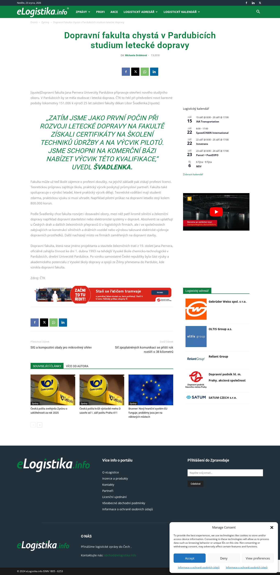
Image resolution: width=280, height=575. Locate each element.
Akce (114, 12)
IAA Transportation (207, 121)
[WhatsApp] (145, 72)
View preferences (258, 558)
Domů (34, 22)
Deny (224, 558)
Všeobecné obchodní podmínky (123, 503)
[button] (272, 527)
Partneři (107, 491)
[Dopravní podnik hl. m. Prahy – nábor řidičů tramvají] (102, 294)
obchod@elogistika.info (120, 555)
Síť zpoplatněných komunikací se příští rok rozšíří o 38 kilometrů (144, 350)
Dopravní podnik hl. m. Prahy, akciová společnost (227, 377)
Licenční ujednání (114, 497)
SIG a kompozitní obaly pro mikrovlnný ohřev (61, 347)
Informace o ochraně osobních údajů (199, 567)
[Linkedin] (253, 3)
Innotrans (202, 144)
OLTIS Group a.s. (220, 329)
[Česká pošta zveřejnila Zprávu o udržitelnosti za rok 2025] (53, 390)
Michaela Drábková (136, 55)
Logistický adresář (139, 12)
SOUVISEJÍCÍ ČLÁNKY (47, 366)
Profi (100, 12)
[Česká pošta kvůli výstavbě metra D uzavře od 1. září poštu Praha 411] (102, 390)
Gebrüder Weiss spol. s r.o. (227, 301)
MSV (198, 166)
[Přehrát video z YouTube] (216, 211)
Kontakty (108, 485)
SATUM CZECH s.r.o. (223, 398)
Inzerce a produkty (115, 478)
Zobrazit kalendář (193, 174)
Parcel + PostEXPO (207, 155)
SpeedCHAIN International (212, 133)
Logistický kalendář (180, 12)
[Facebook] (246, 3)
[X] (260, 3)
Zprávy (81, 12)
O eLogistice (110, 472)
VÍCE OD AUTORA (77, 366)
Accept (189, 558)
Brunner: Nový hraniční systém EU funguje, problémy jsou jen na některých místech (148, 412)
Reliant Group (218, 356)
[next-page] (39, 425)
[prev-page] (33, 425)
